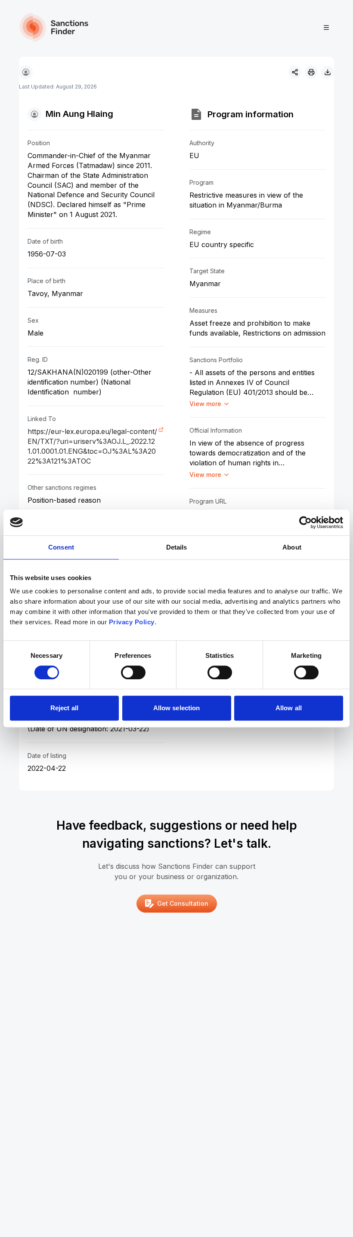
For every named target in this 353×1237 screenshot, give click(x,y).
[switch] (133, 672)
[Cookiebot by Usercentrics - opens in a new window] (305, 522)
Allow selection (176, 708)
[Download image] (327, 72)
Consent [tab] (61, 547)
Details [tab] (176, 547)
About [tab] (291, 547)
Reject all (64, 708)
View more (205, 403)
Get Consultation (182, 903)
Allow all (289, 708)
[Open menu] (326, 27)
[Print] (311, 72)
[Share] (294, 72)
